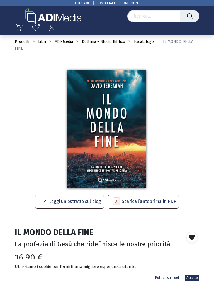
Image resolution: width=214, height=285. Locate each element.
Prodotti (22, 41)
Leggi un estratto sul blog (75, 201)
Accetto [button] (192, 278)
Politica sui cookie (169, 278)
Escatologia (144, 41)
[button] (192, 237)
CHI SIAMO (83, 3)
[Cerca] (189, 16)
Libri (42, 41)
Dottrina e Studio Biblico (103, 41)
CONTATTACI (105, 3)
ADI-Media (64, 41)
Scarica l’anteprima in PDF (149, 201)
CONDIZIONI (130, 3)
